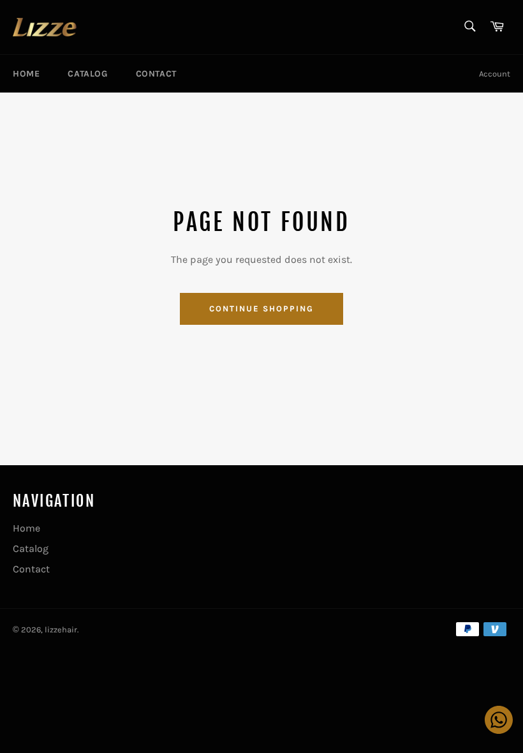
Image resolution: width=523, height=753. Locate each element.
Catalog (87, 73)
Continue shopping (261, 308)
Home (26, 73)
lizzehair (61, 629)
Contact (156, 73)
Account (494, 73)
